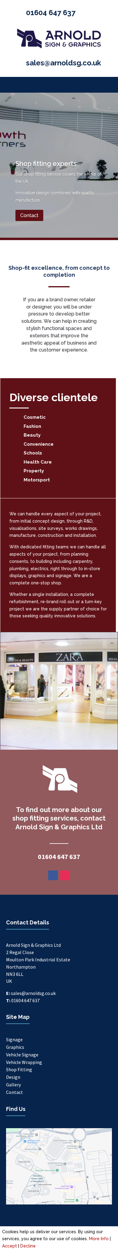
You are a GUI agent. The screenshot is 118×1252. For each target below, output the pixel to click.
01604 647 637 (50, 12)
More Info (99, 1238)
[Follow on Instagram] (65, 875)
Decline (28, 1246)
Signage (14, 1039)
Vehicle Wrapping (24, 1062)
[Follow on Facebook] (53, 875)
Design (13, 1077)
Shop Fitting (19, 1069)
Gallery (13, 1085)
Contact (29, 215)
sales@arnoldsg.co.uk (63, 62)
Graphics (15, 1047)
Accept (9, 1246)
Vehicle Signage (22, 1055)
